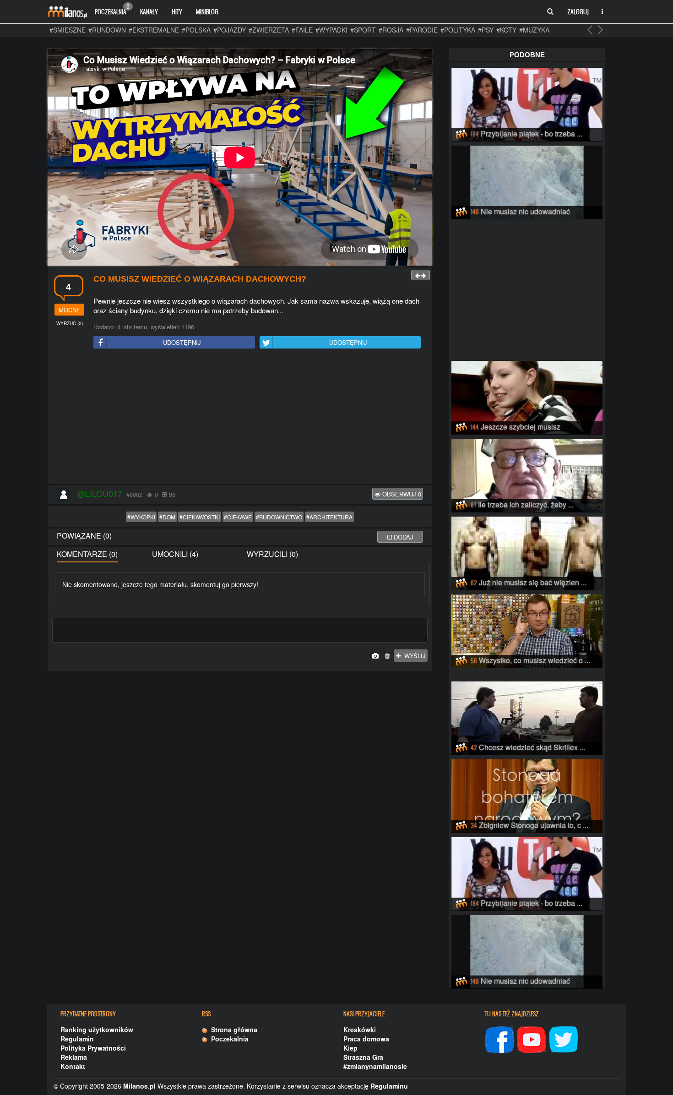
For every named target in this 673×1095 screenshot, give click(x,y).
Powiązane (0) (84, 535)
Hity (177, 11)
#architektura (329, 517)
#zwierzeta (269, 29)
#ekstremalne (154, 29)
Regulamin (77, 1038)
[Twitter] (563, 1038)
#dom (167, 517)
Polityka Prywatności (93, 1047)
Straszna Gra (363, 1057)
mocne (70, 309)
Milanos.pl (139, 1085)
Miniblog (207, 11)
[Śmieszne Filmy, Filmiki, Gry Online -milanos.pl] (67, 11)
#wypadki (331, 29)
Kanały (149, 11)
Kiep (350, 1047)
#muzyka (534, 29)
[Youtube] (531, 1038)
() (69, 323)
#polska (196, 29)
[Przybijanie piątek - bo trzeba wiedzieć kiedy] (526, 103)
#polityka (457, 29)
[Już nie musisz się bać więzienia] (526, 551)
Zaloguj (578, 11)
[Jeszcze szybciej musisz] (526, 396)
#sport (363, 29)
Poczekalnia (112, 9)
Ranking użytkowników (96, 1029)
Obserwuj (400, 494)
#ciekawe (238, 517)
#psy (486, 29)
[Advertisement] (240, 418)
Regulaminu (389, 1085)
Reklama (73, 1057)
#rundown (107, 29)
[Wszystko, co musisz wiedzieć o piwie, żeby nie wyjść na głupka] (526, 629)
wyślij (413, 655)
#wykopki (141, 517)
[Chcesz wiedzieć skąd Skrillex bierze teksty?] (526, 716)
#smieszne (67, 29)
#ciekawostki (199, 517)
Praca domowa (366, 1038)
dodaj (402, 537)
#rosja (391, 29)
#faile (302, 29)
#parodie (422, 29)
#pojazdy (229, 29)
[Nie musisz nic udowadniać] (526, 180)
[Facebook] (499, 1038)
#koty (506, 29)
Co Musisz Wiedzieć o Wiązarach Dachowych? (199, 278)
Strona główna (232, 1029)
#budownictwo (279, 517)
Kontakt (72, 1066)
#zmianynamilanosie (375, 1066)
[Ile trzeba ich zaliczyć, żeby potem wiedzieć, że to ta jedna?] (526, 474)
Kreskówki (359, 1029)
